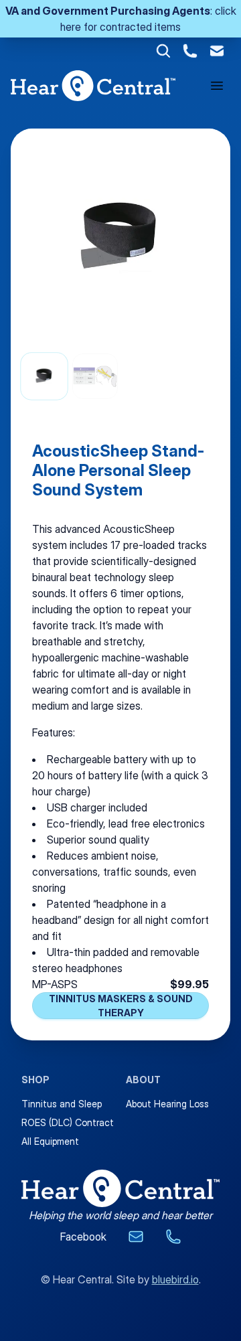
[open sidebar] (217, 85)
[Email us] (136, 1236)
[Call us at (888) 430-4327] (190, 50)
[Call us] (173, 1236)
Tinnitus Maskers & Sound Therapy (121, 1005)
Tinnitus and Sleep (61, 1103)
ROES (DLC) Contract (67, 1122)
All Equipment (50, 1141)
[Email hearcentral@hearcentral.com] (217, 50)
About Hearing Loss (167, 1103)
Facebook (83, 1236)
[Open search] (163, 50)
